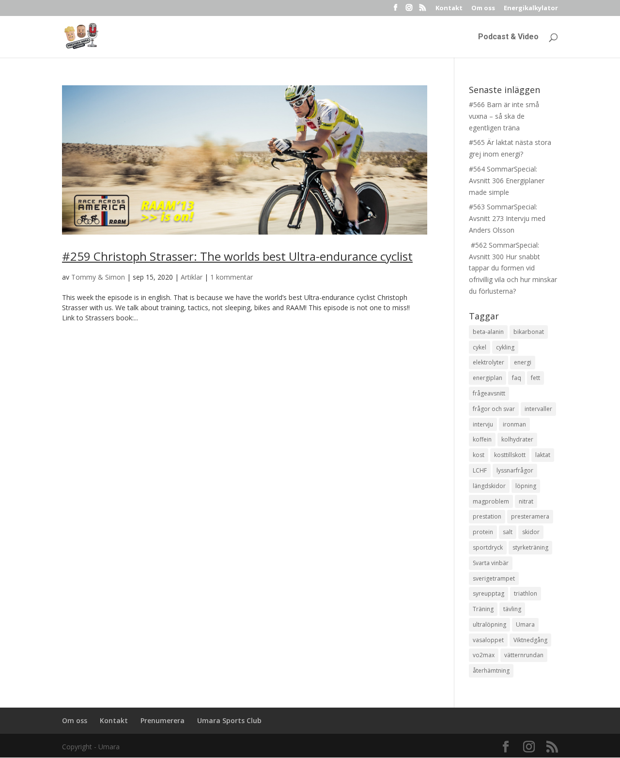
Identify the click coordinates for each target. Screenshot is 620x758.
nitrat (526, 501)
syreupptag (488, 593)
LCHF (480, 470)
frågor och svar (494, 409)
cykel (479, 347)
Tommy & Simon (98, 277)
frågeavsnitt (489, 393)
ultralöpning (489, 624)
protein (483, 532)
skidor (531, 532)
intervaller (538, 409)
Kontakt (449, 8)
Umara (525, 624)
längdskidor (489, 486)
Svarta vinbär (491, 563)
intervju (483, 424)
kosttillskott (510, 455)
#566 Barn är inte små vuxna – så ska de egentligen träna (504, 116)
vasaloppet (488, 640)
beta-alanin (488, 332)
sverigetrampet (494, 578)
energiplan (487, 378)
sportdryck (488, 547)
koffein (482, 439)
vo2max (484, 655)
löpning (525, 486)
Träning (483, 609)
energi (522, 362)
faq (516, 378)
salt (507, 532)
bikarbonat (528, 332)
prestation (487, 516)
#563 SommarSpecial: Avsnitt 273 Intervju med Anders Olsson (507, 218)
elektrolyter (488, 362)
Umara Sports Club (229, 720)
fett (535, 378)
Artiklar (191, 277)
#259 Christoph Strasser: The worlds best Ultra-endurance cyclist (237, 256)
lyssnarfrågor (514, 470)
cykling (505, 347)
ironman (514, 424)
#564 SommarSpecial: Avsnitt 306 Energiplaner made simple (506, 180)
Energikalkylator (531, 8)
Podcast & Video (508, 37)
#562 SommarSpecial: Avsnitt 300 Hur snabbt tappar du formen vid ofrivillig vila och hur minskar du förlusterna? (513, 268)
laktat (542, 455)
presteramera (530, 516)
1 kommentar (231, 277)
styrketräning (530, 547)
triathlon (525, 593)
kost (478, 455)
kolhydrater (517, 439)
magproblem (491, 501)
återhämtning (491, 670)
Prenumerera (162, 720)
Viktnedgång (530, 640)
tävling (512, 609)
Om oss (483, 8)
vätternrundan (523, 655)
